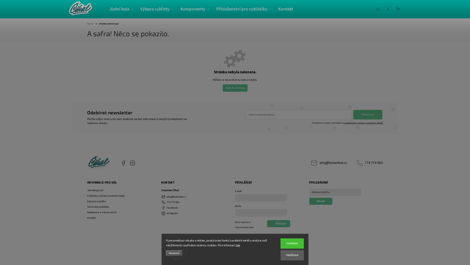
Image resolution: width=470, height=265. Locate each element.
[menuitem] (121, 9)
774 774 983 (374, 162)
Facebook (123, 163)
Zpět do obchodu (235, 88)
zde (238, 245)
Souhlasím (292, 243)
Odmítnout (292, 255)
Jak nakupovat (95, 190)
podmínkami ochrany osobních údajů (362, 123)
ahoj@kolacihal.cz (333, 162)
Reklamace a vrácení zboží (101, 212)
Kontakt (91, 218)
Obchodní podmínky (98, 207)
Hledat (321, 201)
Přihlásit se (367, 114)
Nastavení (174, 253)
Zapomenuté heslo (244, 227)
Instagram (132, 163)
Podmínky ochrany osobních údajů (105, 196)
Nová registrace (242, 222)
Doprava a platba (96, 201)
